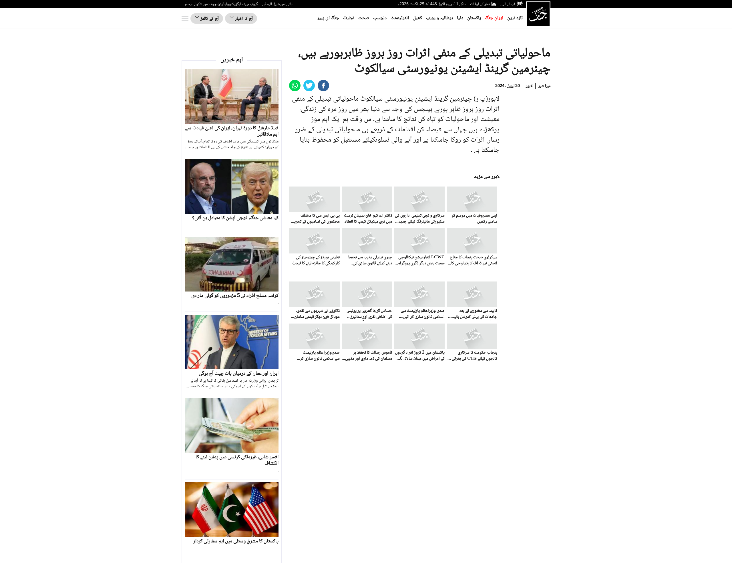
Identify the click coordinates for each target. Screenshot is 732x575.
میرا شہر (544, 86)
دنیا (460, 18)
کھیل (417, 18)
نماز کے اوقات (480, 4)
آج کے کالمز (209, 19)
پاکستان (474, 18)
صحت (363, 18)
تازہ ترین (515, 18)
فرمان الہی (507, 4)
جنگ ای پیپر (328, 18)
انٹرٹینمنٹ (400, 18)
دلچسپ (380, 18)
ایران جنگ (494, 18)
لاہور (529, 86)
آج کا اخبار (243, 19)
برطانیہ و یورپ (439, 18)
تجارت (348, 18)
